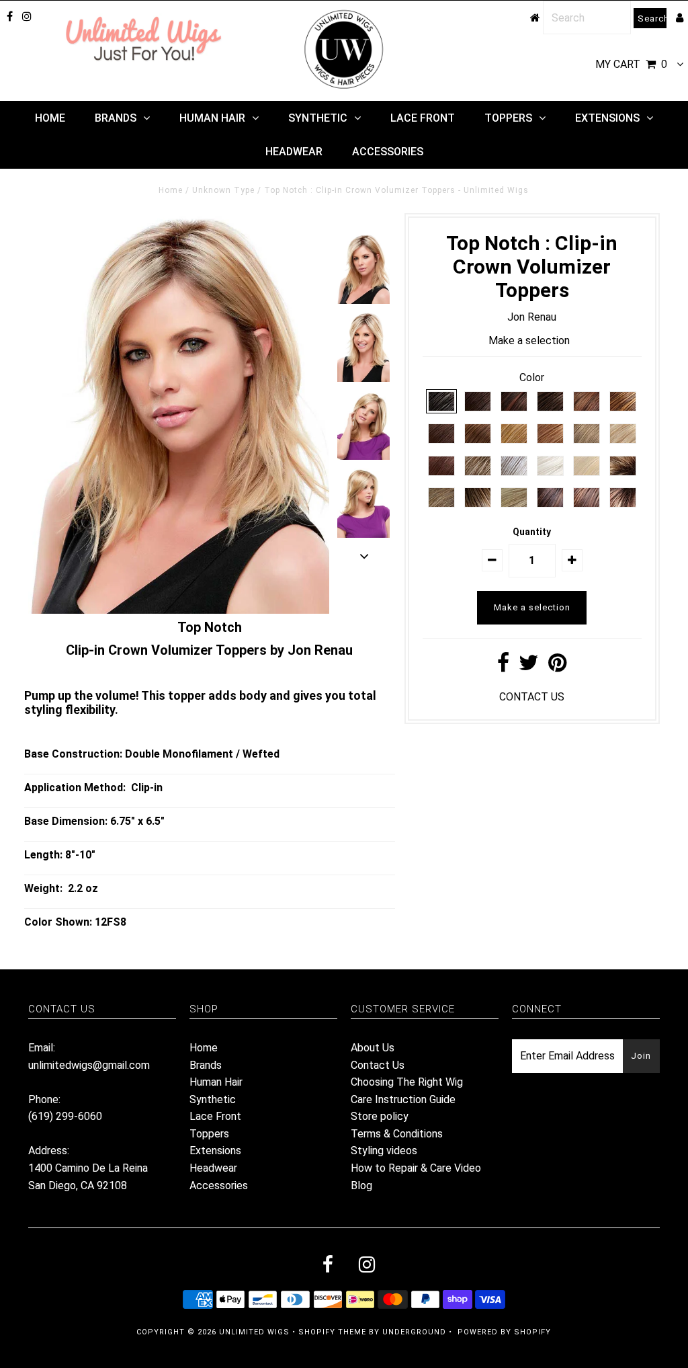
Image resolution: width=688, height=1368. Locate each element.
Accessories (387, 151)
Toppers (508, 118)
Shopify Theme (332, 1332)
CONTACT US (531, 696)
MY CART (631, 64)
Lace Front (422, 118)
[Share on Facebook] (503, 666)
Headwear (293, 151)
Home (50, 118)
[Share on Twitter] (529, 666)
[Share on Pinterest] (557, 666)
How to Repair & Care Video (416, 1168)
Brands (115, 118)
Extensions (607, 118)
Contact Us (377, 1065)
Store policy (379, 1116)
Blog (361, 1185)
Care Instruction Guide (403, 1099)
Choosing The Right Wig (407, 1082)
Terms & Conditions (397, 1133)
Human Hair (212, 118)
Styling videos (384, 1150)
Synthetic (317, 118)
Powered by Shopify (504, 1332)
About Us (372, 1047)
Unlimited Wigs (254, 1332)
